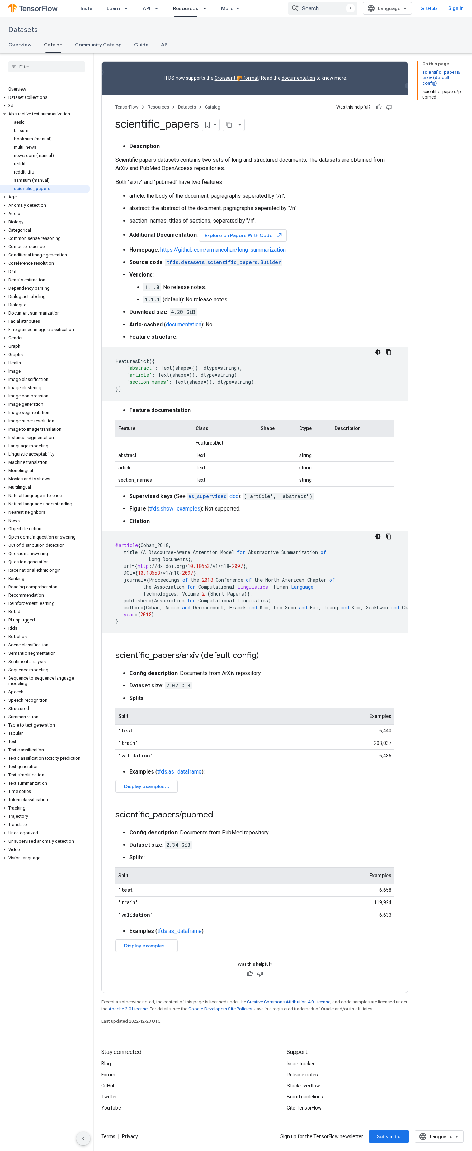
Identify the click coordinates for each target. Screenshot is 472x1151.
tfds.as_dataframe (179, 771)
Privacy (130, 1136)
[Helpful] (379, 107)
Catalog (53, 44)
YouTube (111, 1108)
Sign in (456, 8)
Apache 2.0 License (128, 1008)
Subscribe (389, 1136)
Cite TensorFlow (304, 1108)
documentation (298, 78)
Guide (141, 44)
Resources (185, 8)
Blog (106, 1063)
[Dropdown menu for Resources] (206, 8)
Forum (108, 1074)
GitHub (428, 8)
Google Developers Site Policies (220, 1008)
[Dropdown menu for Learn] (128, 8)
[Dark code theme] (377, 352)
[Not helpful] (389, 107)
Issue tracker (301, 1063)
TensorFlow (127, 107)
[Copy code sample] (388, 352)
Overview (19, 44)
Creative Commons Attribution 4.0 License (288, 1001)
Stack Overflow (303, 1085)
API (146, 8)
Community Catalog (98, 44)
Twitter (109, 1096)
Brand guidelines (305, 1096)
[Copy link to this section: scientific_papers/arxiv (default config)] (266, 656)
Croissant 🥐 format (237, 78)
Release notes (302, 1074)
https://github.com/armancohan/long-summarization (223, 249)
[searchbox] (46, 66)
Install (87, 8)
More (227, 8)
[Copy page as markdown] (229, 125)
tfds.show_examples (174, 508)
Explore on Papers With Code (244, 235)
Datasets (23, 30)
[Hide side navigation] (83, 1138)
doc (213, 496)
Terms (108, 1136)
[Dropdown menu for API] (158, 8)
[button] (45, 97)
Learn (113, 8)
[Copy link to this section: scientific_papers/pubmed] (220, 815)
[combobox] (322, 8)
